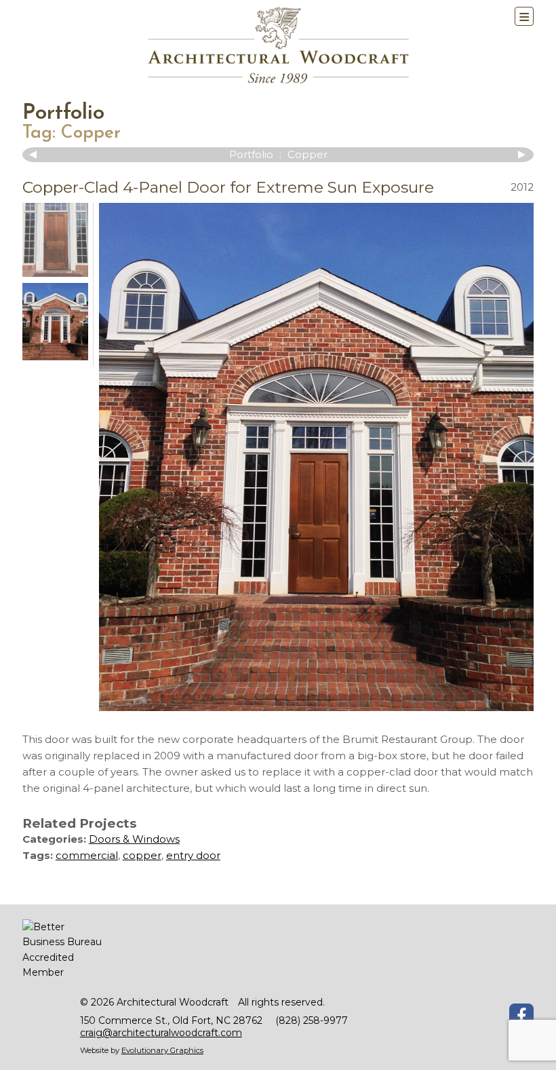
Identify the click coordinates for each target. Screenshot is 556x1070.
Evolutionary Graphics (162, 1050)
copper (142, 855)
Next (520, 154)
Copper (91, 133)
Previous (36, 154)
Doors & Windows (134, 839)
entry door (193, 855)
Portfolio (63, 113)
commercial (87, 855)
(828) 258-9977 (311, 1020)
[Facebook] (521, 1016)
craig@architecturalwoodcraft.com (161, 1033)
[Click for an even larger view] (316, 457)
